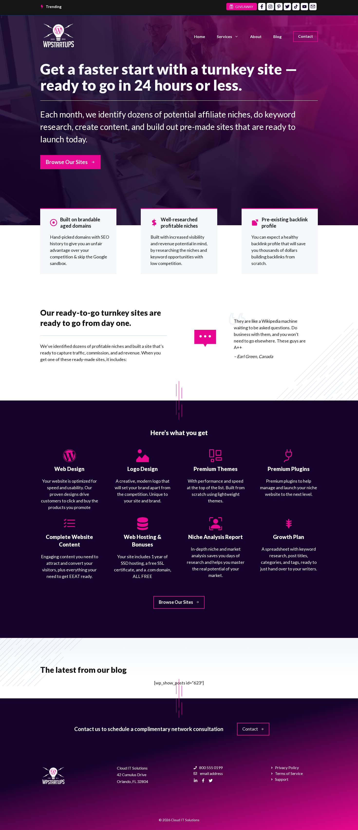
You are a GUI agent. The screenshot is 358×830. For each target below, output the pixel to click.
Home (199, 36)
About (256, 36)
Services (224, 36)
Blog (277, 36)
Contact (305, 36)
